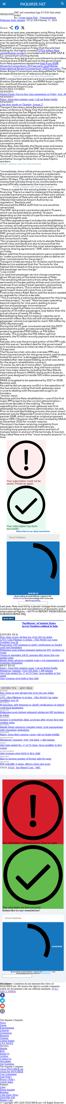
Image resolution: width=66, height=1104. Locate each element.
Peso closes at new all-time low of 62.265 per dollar (26, 637)
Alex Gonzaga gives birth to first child (19, 678)
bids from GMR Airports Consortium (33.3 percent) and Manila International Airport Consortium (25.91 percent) (30, 66)
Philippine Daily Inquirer (12, 20)
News (3, 1022)
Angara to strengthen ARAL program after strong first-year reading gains (29, 656)
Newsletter (5, 1061)
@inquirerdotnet (48, 17)
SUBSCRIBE (57, 946)
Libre (2, 1087)
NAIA (11, 767)
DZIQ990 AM (7, 1097)
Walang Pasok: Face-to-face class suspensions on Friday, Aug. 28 (33, 94)
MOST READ (26, 688)
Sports (3, 1025)
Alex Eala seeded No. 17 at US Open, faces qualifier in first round (30, 674)
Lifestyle (4, 1030)
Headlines (7, 13)
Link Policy (6, 1076)
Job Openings (7, 1064)
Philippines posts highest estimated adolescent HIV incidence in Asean (32, 651)
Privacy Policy (34, 600)
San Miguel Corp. (25, 767)
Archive (4, 1056)
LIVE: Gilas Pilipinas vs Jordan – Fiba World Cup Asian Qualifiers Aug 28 (28, 641)
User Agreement (8, 1074)
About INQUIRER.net (11, 1069)
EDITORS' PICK (8, 688)
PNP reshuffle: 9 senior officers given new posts (25, 763)
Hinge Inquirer (7, 1089)
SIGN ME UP (33, 593)
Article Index (6, 1082)
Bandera (4, 1092)
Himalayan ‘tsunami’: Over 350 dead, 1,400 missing (26, 670)
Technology (6, 1033)
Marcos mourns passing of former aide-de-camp (25, 758)
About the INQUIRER (11, 1071)
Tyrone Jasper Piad (27, 17)
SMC (38, 767)
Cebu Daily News (9, 1095)
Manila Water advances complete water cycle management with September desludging (32, 661)
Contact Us (5, 1058)
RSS (2, 1051)
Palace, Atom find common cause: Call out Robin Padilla (29, 99)
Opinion (4, 1038)
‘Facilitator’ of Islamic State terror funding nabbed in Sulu (40, 624)
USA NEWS (6, 1043)
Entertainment (7, 1027)
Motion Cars (6, 1100)
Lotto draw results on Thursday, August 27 (21, 104)
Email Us (4, 1053)
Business (4, 1035)
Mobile (3, 1048)
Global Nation (7, 1040)
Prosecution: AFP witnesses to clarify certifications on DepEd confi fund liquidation (31, 646)
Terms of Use (18, 598)
